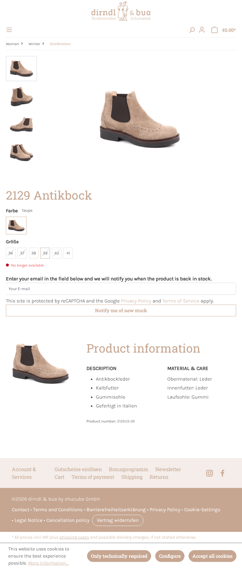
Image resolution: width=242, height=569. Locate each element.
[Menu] (10, 29)
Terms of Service (181, 301)
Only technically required (119, 556)
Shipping (132, 476)
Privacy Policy (136, 301)
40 (56, 253)
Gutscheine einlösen (78, 469)
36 (10, 253)
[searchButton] (192, 29)
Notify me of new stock (121, 310)
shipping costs (74, 537)
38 (33, 253)
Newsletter (168, 469)
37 (22, 253)
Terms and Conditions (58, 509)
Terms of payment (92, 476)
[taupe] (16, 225)
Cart (59, 476)
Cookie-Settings (202, 509)
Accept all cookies (212, 556)
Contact (20, 509)
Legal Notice (28, 520)
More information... (48, 563)
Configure (170, 556)
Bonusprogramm (128, 469)
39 (45, 253)
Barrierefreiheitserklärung (116, 509)
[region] (121, 119)
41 (68, 253)
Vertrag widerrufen (118, 520)
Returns (159, 476)
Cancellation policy (67, 520)
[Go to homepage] (121, 11)
